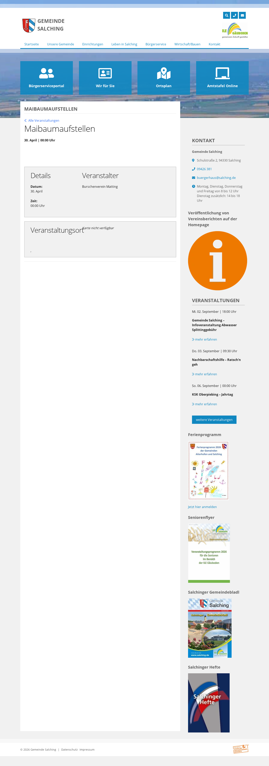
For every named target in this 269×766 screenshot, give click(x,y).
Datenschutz (69, 749)
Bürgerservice (156, 44)
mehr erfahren (205, 339)
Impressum (87, 749)
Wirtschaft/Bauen (187, 44)
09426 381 (204, 169)
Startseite (31, 44)
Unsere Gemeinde (60, 44)
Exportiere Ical (104, 154)
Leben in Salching (124, 44)
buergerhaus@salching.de (216, 178)
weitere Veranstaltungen (214, 420)
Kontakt (214, 44)
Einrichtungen (92, 44)
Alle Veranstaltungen (43, 120)
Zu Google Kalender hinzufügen (55, 154)
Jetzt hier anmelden (202, 507)
